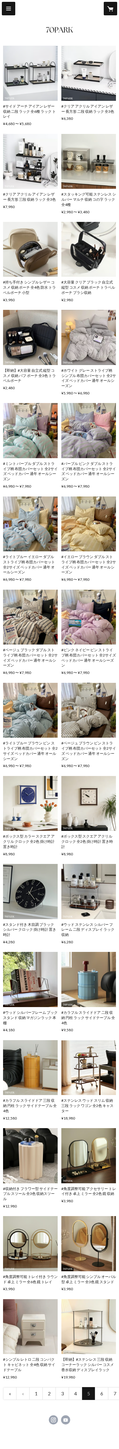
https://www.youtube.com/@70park (65, 1419)
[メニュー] (8, 8)
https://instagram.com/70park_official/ (53, 1419)
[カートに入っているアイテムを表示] (110, 8)
